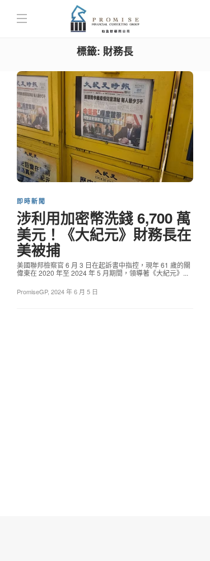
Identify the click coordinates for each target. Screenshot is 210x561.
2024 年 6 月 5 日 (74, 291)
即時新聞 (31, 201)
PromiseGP (32, 291)
